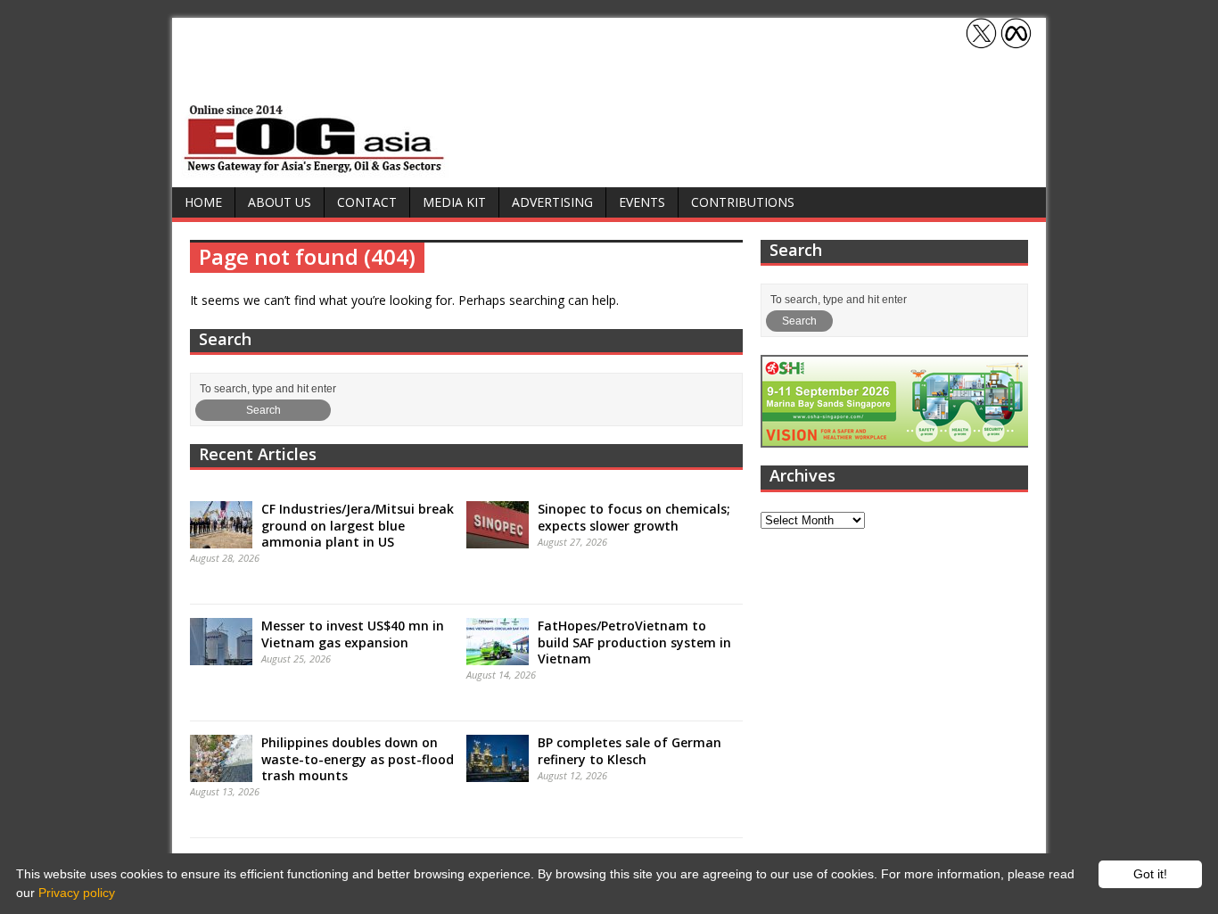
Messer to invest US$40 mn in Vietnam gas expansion (352, 633)
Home (203, 202)
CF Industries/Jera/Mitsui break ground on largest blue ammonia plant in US (357, 524)
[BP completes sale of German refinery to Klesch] (497, 773)
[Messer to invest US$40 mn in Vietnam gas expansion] (221, 656)
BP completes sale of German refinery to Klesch (629, 750)
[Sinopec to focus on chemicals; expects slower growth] (497, 539)
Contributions (742, 202)
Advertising (552, 202)
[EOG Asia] (315, 168)
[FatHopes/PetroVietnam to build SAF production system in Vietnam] (497, 656)
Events (642, 202)
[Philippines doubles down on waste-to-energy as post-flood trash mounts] (221, 773)
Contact (367, 202)
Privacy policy (76, 892)
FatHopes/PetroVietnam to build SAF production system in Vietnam (634, 641)
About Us (279, 202)
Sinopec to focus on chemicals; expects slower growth (634, 516)
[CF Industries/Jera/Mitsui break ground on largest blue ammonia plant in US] (221, 539)
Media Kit (454, 202)
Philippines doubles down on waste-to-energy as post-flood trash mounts (357, 758)
